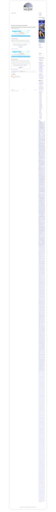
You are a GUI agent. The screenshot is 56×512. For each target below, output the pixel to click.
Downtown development (43, 432)
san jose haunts (41, 253)
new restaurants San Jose (41, 493)
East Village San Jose (43, 376)
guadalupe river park (41, 207)
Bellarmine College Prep (41, 371)
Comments (41, 55)
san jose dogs (40, 307)
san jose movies (43, 174)
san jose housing (42, 144)
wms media (40, 170)
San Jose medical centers (42, 462)
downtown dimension (42, 135)
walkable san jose (40, 343)
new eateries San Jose (41, 361)
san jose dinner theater (41, 363)
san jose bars (40, 183)
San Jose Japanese (41, 286)
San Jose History (41, 82)
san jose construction (43, 289)
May (39, 111)
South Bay (44, 478)
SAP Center (42, 246)
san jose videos (42, 153)
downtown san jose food (42, 151)
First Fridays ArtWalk (41, 377)
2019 (40, 99)
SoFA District (40, 301)
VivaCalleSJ (40, 481)
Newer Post (12, 89)
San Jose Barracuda (41, 90)
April (39, 112)
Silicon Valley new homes (41, 476)
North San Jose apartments (41, 445)
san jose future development (42, 132)
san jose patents (42, 338)
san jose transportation (42, 146)
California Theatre (42, 279)
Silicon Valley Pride (42, 473)
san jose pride (40, 266)
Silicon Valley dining (43, 327)
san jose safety (42, 277)
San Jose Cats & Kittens (15, 69)
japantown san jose (42, 176)
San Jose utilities (41, 466)
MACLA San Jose (43, 441)
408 (39, 418)
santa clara (40, 177)
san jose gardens (40, 500)
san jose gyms (40, 336)
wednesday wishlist (42, 152)
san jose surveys (43, 413)
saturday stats (41, 147)
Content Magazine (41, 67)
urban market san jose (43, 370)
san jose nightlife (42, 258)
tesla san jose (41, 270)
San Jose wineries (40, 384)
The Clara (43, 479)
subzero (42, 238)
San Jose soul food (42, 464)
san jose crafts (42, 362)
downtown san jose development (42, 138)
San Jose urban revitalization (41, 383)
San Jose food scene (42, 247)
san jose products (42, 368)
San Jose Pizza (40, 348)
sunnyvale (43, 417)
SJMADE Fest (40, 450)
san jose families (41, 264)
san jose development (42, 123)
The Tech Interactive (42, 328)
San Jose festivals (42, 182)
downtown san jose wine (41, 313)
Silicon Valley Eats (40, 471)
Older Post (35, 89)
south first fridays (40, 179)
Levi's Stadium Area (41, 439)
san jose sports (41, 150)
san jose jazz (40, 198)
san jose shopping (42, 158)
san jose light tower (41, 317)
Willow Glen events (41, 357)
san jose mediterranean (41, 191)
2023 (40, 95)
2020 (40, 98)
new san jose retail (42, 140)
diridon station (43, 226)
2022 (40, 96)
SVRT (43, 450)
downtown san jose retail (42, 168)
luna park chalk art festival (41, 331)
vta (43, 179)
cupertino (43, 280)
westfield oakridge (40, 321)
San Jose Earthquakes (41, 88)
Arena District (40, 420)
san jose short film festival (41, 284)
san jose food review (41, 282)
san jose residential (42, 146)
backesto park (41, 390)
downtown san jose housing (42, 217)
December (40, 105)
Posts (40, 54)
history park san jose (42, 196)
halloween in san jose (42, 169)
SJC (42, 149)
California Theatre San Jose (41, 285)
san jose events (42, 134)
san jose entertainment (42, 157)
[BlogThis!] (20, 71)
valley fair (44, 177)
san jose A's (41, 231)
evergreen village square (41, 314)
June (39, 110)
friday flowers (42, 329)
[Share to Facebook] (22, 71)
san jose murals (40, 211)
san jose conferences (43, 334)
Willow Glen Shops (43, 481)
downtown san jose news (42, 137)
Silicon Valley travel (43, 387)
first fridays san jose (42, 210)
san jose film (43, 244)
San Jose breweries (41, 459)
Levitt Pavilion (40, 347)
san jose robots (40, 340)
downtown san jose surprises (41, 486)
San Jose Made (40, 71)
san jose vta (43, 175)
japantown (42, 190)
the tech (44, 188)
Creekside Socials (40, 373)
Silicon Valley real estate (41, 287)
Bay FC (40, 89)
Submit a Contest (41, 47)
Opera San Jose (40, 446)
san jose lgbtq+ (42, 291)
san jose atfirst (43, 252)
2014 (40, 103)
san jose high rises (42, 158)
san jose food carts (43, 406)
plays (43, 495)
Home (24, 89)
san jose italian (40, 163)
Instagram (40, 15)
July (39, 109)
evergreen (44, 228)
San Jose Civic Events (43, 453)
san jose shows (40, 319)
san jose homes (40, 188)
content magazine (42, 178)
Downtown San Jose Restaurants (41, 63)
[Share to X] (21, 71)
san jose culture (42, 124)
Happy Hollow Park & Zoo (41, 436)
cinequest (44, 212)
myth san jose (41, 397)
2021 (40, 97)
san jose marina (42, 408)
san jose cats (40, 403)
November (40, 106)
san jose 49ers (41, 197)
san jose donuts (40, 229)
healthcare (43, 392)
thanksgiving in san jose (41, 219)
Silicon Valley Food (42, 354)
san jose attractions (41, 263)
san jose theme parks (41, 341)
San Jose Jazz (40, 68)
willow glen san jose (41, 209)
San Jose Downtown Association (41, 66)
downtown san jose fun (42, 129)
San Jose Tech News (43, 457)
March (40, 113)
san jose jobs (43, 162)
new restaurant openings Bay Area (42, 492)
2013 (40, 104)
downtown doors (40, 288)
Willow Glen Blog (41, 78)
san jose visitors (42, 415)
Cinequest (40, 70)
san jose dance (41, 201)
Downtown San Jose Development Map (41, 60)
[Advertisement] (23, 19)
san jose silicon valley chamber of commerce (42, 295)
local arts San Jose (42, 490)
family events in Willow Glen (41, 487)
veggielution (43, 216)
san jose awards (40, 497)
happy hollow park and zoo (41, 303)
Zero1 (43, 261)
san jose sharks (41, 161)
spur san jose (40, 310)
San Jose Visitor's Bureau (42, 65)
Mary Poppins (40, 443)
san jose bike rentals (42, 218)
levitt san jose (42, 394)
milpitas (40, 396)
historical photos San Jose (41, 488)
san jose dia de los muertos (42, 306)
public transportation (42, 401)
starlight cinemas (42, 342)
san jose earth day (41, 335)
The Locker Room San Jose (41, 480)
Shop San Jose (40, 64)
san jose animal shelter (43, 315)
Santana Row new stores (42, 469)
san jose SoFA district (42, 139)
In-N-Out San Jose (43, 438)
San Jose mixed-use (43, 300)
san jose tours (42, 308)
